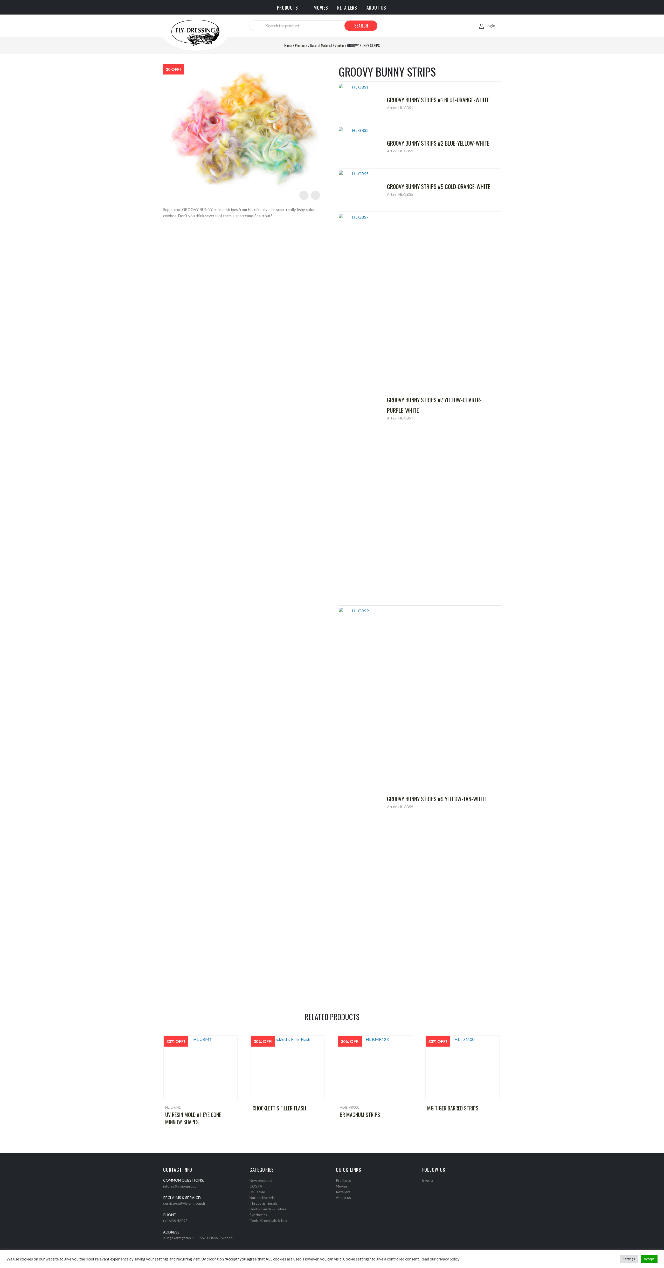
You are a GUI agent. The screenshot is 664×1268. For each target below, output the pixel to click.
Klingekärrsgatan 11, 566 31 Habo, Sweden (198, 1238)
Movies (342, 1186)
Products (301, 45)
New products (261, 1180)
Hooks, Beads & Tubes (268, 1209)
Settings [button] (629, 1259)
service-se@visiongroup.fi (184, 1203)
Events (428, 1180)
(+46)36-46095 (175, 1220)
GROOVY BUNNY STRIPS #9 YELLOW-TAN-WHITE (437, 799)
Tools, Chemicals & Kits (269, 1220)
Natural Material (321, 45)
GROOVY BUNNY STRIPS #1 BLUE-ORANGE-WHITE (438, 100)
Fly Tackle (257, 1192)
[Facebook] (424, 1187)
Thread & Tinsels (264, 1203)
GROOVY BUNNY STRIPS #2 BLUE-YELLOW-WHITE (438, 143)
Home (288, 45)
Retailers (343, 1192)
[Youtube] (437, 1187)
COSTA (256, 1186)
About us (343, 1197)
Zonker (339, 45)
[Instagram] (431, 1187)
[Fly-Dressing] (195, 32)
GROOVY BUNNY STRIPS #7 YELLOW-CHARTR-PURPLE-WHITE (434, 405)
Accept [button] (649, 1259)
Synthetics (258, 1214)
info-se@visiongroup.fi (181, 1186)
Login (490, 25)
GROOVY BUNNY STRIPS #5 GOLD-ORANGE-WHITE (438, 186)
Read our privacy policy (440, 1259)
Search (361, 26)
